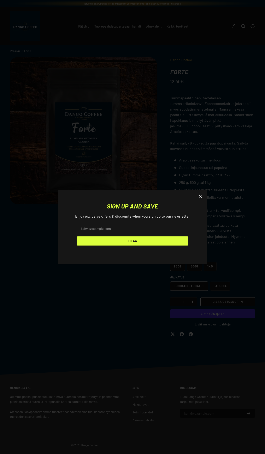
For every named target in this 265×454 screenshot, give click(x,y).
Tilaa (132, 241)
